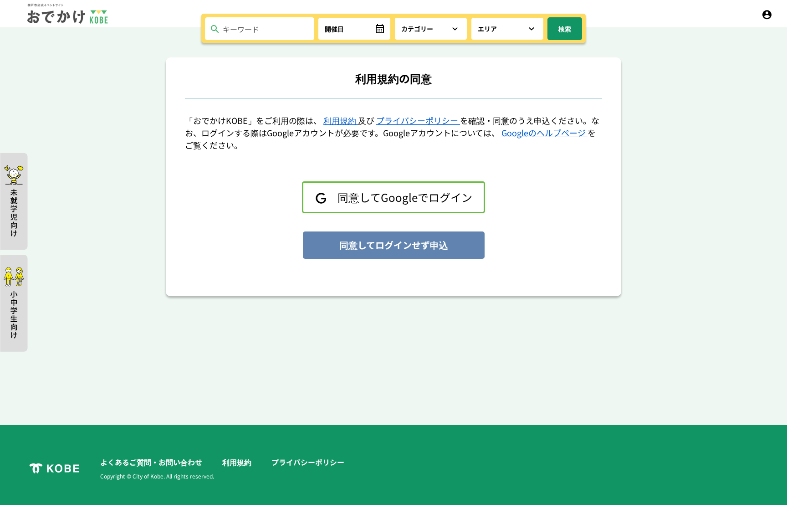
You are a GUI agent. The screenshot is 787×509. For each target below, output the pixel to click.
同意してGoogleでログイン (403, 197)
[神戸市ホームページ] (54, 468)
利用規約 (340, 120)
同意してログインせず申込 (393, 245)
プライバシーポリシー (418, 120)
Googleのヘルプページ (544, 133)
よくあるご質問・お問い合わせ (152, 462)
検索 (564, 28)
